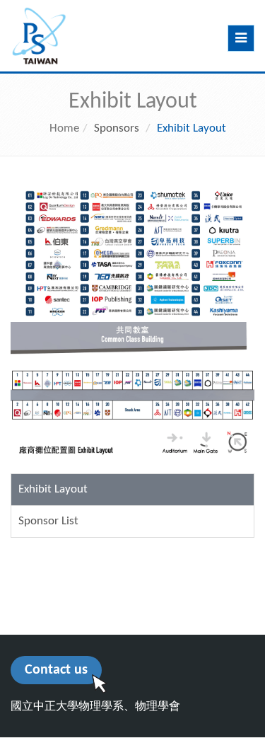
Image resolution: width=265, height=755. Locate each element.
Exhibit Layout (53, 489)
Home (64, 128)
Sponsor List (48, 521)
